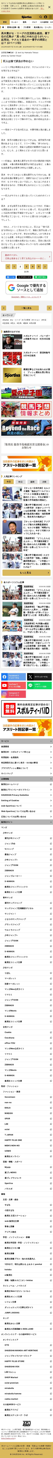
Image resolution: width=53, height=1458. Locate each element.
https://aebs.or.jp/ (8, 1438)
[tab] (5, 22)
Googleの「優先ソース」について (25, 297)
